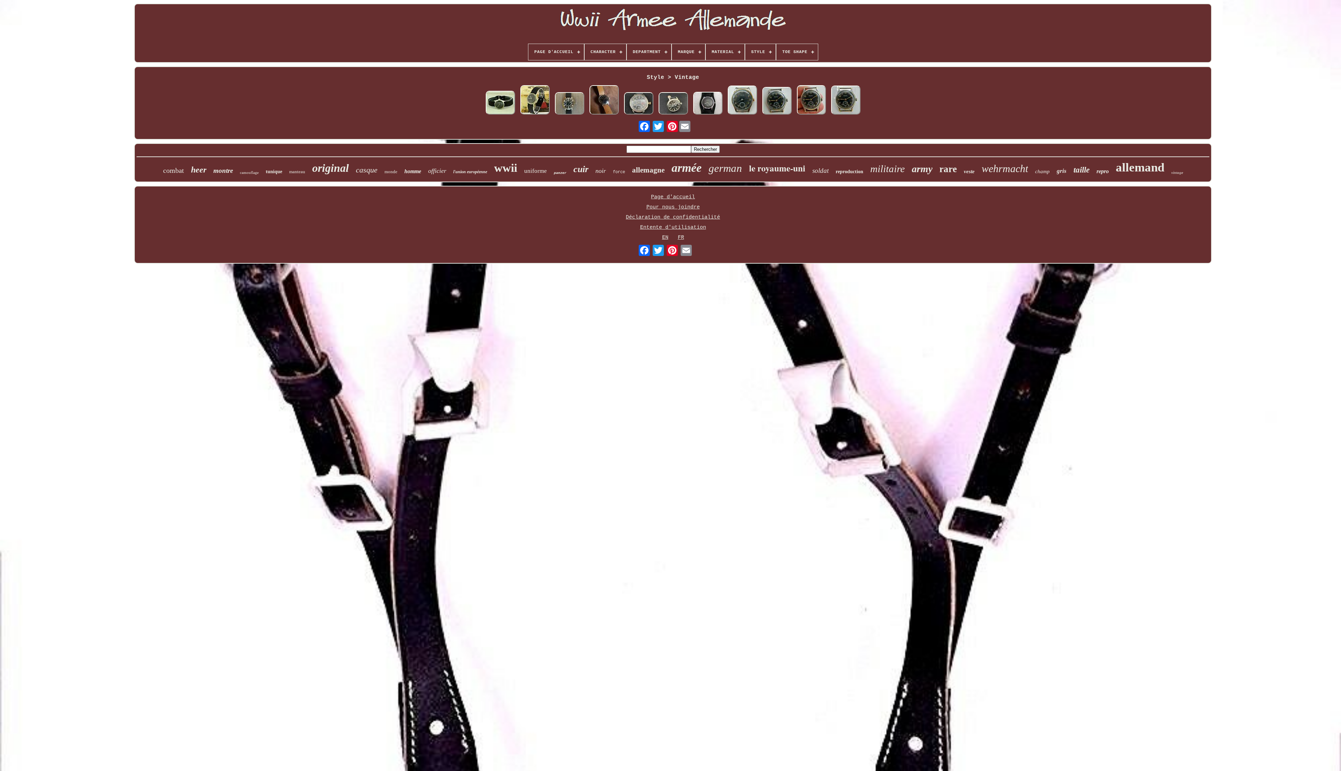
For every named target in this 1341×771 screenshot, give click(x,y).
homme (412, 171)
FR (681, 238)
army (922, 168)
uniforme (535, 171)
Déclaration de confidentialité (673, 217)
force (619, 172)
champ (1042, 171)
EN (665, 238)
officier (437, 170)
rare (948, 169)
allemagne (648, 170)
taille (1081, 170)
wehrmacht (1005, 168)
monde (390, 171)
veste (969, 171)
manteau (297, 171)
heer (198, 169)
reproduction (849, 171)
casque (367, 170)
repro (1103, 171)
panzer (560, 173)
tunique (274, 171)
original (330, 168)
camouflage (249, 172)
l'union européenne (470, 171)
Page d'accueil (673, 197)
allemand (1140, 167)
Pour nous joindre (673, 207)
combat (173, 170)
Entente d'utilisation (673, 227)
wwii (505, 168)
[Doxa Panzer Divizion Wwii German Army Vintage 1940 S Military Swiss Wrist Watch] (673, 104)
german (725, 168)
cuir (580, 169)
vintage (1177, 172)
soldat (820, 170)
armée (687, 167)
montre (223, 170)
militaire (887, 168)
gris (1062, 171)
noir (600, 170)
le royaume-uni (777, 168)
